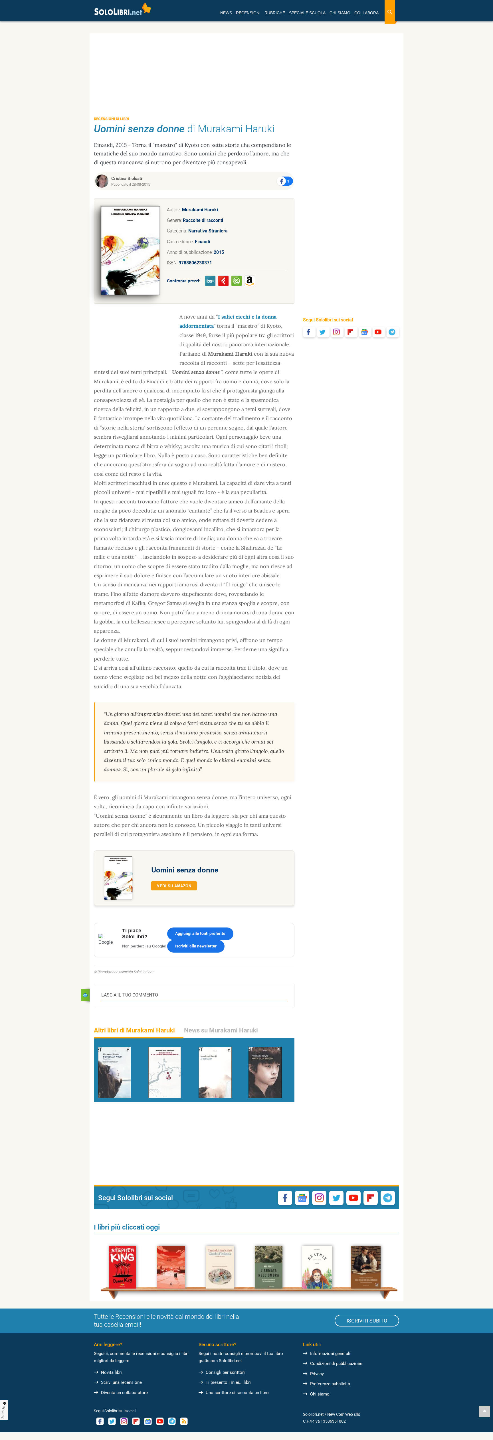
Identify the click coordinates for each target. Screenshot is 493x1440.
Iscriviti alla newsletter (196, 946)
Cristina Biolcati (126, 178)
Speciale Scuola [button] (307, 13)
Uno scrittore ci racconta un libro (237, 1392)
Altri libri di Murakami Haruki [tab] (134, 1030)
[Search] (390, 12)
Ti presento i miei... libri (228, 1382)
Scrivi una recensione (121, 1382)
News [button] (226, 13)
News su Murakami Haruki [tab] (221, 1030)
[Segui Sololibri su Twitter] (323, 332)
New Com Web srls (343, 1414)
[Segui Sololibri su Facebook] (309, 332)
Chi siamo (320, 1394)
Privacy (317, 1373)
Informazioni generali (330, 1353)
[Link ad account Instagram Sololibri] (124, 1421)
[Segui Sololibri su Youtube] (379, 332)
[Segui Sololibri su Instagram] (337, 332)
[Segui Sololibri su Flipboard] (351, 332)
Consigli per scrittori (225, 1372)
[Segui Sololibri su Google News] (365, 332)
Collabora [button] (366, 13)
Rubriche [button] (274, 13)
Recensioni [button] (248, 13)
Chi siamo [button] (340, 13)
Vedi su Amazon (174, 885)
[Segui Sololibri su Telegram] (393, 332)
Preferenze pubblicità (330, 1383)
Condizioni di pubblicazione (336, 1363)
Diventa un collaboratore (124, 1392)
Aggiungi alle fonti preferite (200, 933)
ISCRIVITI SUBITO (367, 1321)
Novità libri (111, 1372)
